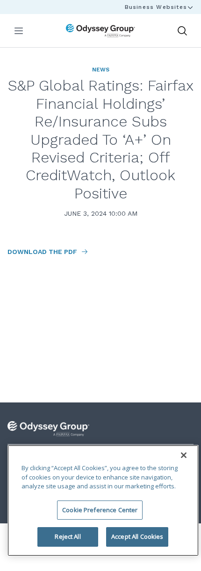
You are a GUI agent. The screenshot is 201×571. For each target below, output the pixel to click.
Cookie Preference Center (99, 510)
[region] (103, 500)
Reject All (67, 536)
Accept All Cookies (137, 536)
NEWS (100, 69)
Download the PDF (43, 251)
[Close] (183, 455)
